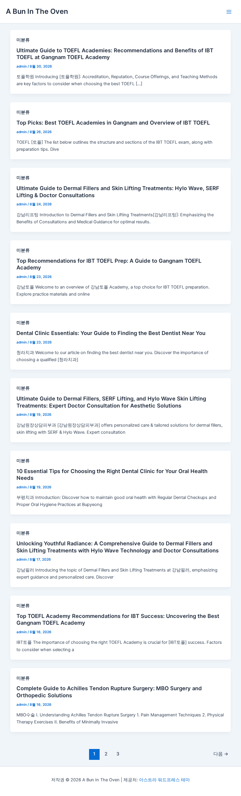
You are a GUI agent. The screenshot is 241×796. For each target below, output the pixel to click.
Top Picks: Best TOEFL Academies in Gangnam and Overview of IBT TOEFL (113, 122)
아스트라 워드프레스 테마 (164, 779)
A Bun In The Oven (37, 11)
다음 (220, 754)
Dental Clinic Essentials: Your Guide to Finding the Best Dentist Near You (110, 333)
